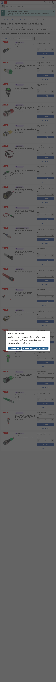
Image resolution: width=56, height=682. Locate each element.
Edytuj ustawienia (28, 348)
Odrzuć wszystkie (14, 348)
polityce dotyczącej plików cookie (22, 343)
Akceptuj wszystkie (41, 348)
